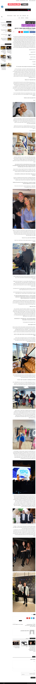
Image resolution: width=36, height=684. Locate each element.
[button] (2, 17)
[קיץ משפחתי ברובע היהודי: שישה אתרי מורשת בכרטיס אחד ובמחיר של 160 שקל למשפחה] (3, 64)
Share (13, 31)
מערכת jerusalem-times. (25, 630)
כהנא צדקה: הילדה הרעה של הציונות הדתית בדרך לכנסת (4, 30)
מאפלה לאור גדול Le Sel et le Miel (18, 624)
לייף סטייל (15, 15)
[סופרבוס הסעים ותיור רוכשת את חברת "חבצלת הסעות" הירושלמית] (16, 642)
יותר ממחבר (27, 638)
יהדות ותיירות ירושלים (9, 15)
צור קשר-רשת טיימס (23, 0)
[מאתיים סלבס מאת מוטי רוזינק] (24, 642)
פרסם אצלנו (17, 0)
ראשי (27, 15)
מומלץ (32, 614)
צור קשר (4, 683)
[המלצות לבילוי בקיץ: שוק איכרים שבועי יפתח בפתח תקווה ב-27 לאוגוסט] (9, 39)
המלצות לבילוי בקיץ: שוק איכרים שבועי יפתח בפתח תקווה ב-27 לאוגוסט (4, 39)
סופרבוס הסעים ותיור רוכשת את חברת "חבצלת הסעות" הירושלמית (16, 647)
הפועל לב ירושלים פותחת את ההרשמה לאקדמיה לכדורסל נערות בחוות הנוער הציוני (30, 625)
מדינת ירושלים (24, 15)
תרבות (20, 15)
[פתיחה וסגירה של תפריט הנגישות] (2, 7)
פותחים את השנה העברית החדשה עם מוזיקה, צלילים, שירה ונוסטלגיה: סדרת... (9, 52)
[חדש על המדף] (8, 64)
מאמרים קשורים (32, 638)
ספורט (18, 15)
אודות (27, 0)
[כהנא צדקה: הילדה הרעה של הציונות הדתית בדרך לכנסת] (9, 30)
